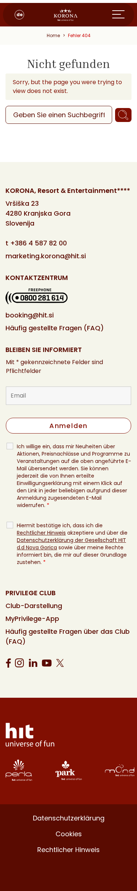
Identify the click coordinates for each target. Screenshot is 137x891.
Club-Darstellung (33, 605)
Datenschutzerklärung (68, 818)
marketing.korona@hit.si (45, 256)
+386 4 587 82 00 (38, 243)
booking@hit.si (29, 315)
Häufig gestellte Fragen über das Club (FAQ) (67, 636)
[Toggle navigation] (123, 15)
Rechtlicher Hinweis (41, 532)
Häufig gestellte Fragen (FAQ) (54, 328)
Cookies (69, 833)
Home (53, 35)
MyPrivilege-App (32, 618)
